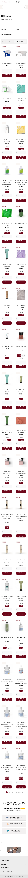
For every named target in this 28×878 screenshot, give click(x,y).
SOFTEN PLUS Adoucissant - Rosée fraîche (21, 639)
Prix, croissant (6, 41)
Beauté (3, 24)
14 (16, 792)
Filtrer (21, 41)
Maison (17, 29)
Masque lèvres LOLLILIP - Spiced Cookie (21, 473)
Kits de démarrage (6, 34)
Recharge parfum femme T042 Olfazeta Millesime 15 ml (21, 560)
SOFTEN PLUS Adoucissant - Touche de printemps (7, 724)
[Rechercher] (24, 7)
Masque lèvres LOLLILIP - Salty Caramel (7, 473)
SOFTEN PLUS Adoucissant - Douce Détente (7, 767)
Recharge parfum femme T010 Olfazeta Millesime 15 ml (21, 516)
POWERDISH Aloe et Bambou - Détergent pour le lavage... (21, 182)
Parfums (17, 24)
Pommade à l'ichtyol (7, 346)
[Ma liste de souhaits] (19, 2)
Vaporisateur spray (7, 63)
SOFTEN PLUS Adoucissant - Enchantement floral (21, 681)
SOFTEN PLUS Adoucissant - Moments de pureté (21, 724)
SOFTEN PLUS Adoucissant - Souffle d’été (7, 681)
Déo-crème (7, 305)
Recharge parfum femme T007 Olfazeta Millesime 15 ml (7, 560)
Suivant (20, 792)
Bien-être (4, 29)
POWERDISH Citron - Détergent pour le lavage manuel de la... (7, 182)
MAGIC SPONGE (7, 99)
